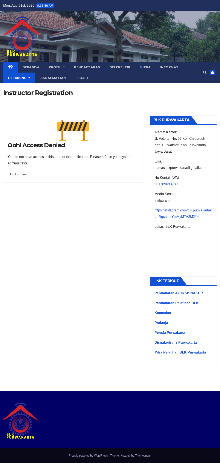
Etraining (18, 78)
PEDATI (81, 78)
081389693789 (166, 184)
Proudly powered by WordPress (89, 455)
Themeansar (142, 455)
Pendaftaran (87, 67)
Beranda (31, 67)
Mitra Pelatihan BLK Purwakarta (180, 352)
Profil (55, 67)
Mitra (145, 67)
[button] (204, 72)
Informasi (170, 67)
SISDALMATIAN (53, 78)
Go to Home (18, 174)
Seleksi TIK (120, 67)
